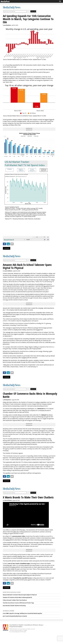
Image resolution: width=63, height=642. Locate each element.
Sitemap (40, 625)
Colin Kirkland (8, 500)
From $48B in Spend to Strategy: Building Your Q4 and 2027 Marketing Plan (22, 613)
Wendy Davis (7, 399)
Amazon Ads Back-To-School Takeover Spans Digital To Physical (20, 594)
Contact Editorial (28, 625)
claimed (43, 415)
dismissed (40, 408)
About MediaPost (13, 625)
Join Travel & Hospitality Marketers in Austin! (15, 616)
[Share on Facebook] (4, 244)
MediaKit (21, 625)
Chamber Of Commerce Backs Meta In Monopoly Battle (17, 597)
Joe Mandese (7, 25)
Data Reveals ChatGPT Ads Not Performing (14, 605)
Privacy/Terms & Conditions (15, 626)
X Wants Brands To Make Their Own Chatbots (15, 600)
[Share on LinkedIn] (8, 244)
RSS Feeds (35, 625)
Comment (6, 248)
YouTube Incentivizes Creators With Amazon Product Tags (18, 603)
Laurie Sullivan (8, 271)
